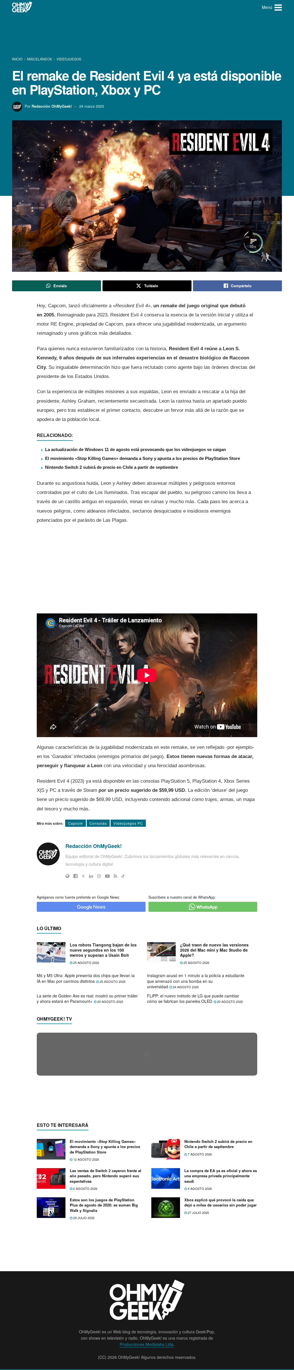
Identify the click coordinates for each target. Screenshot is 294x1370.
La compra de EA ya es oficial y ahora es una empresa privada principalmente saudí (220, 1287)
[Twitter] (83, 876)
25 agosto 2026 (85, 962)
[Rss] (115, 876)
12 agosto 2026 (85, 1270)
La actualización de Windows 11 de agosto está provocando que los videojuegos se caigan (135, 449)
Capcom (75, 823)
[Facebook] (76, 876)
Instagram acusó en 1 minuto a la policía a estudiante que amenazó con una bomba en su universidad (195, 981)
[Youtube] (107, 876)
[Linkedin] (91, 876)
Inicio (17, 58)
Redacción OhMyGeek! (52, 106)
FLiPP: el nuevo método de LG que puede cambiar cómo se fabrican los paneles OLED (193, 998)
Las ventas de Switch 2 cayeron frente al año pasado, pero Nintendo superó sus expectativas (105, 1287)
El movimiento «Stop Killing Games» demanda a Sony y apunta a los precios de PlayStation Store (142, 458)
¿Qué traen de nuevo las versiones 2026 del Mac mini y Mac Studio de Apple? (214, 950)
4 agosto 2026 (199, 1299)
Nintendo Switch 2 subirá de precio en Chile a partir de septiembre (111, 467)
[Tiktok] (123, 876)
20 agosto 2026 (109, 1001)
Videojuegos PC (128, 823)
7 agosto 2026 (199, 1265)
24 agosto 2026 (185, 987)
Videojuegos (69, 58)
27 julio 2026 (198, 1323)
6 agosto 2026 (84, 1299)
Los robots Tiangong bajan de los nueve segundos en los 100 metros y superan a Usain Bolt (103, 950)
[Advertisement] (147, 36)
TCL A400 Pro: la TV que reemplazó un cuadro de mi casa (96, 1163)
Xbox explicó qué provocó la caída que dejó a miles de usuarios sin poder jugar (220, 1313)
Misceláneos (39, 58)
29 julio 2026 (83, 1328)
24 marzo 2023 (91, 106)
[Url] (67, 876)
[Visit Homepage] (22, 7)
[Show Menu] (278, 7)
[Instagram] (99, 876)
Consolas (98, 823)
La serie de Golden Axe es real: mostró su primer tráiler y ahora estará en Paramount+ (87, 998)
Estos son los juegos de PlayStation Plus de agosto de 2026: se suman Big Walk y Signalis (104, 1316)
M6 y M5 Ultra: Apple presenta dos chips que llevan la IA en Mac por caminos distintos (86, 978)
